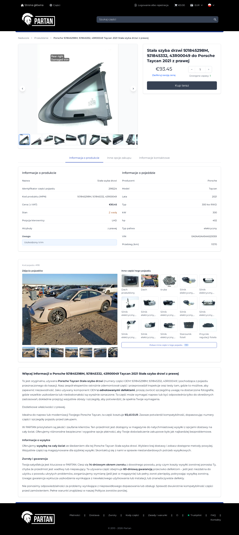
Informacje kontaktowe (154, 157)
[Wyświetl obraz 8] (106, 139)
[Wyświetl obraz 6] (83, 139)
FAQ (213, 515)
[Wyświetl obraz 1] (24, 139)
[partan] (38, 517)
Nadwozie (23, 38)
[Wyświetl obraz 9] (118, 139)
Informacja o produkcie (84, 157)
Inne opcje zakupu (119, 157)
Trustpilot (196, 515)
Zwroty (112, 515)
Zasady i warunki (157, 515)
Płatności (75, 515)
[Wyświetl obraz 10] (130, 139)
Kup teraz (182, 85)
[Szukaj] (215, 19)
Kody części (132, 515)
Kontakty (216, 519)
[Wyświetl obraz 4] (59, 139)
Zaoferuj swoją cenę (164, 75)
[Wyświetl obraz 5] (71, 139)
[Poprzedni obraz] (22, 89)
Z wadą (113, 212)
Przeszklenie (41, 38)
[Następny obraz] (133, 89)
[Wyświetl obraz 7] (94, 139)
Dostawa (94, 515)
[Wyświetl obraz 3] (48, 139)
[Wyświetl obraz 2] (36, 139)
